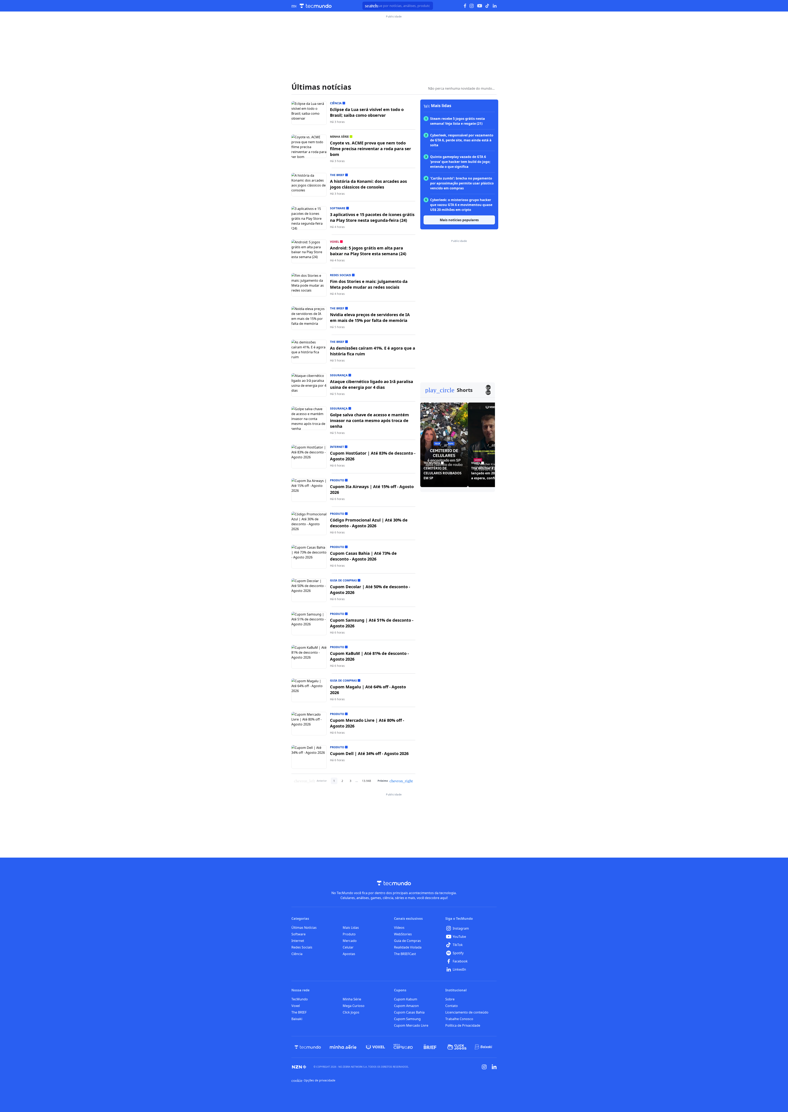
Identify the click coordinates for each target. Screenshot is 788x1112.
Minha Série (352, 999)
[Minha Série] (343, 1047)
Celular (348, 947)
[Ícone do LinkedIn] (495, 6)
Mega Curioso (353, 1005)
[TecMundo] (308, 1047)
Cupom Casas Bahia (409, 1012)
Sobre (450, 999)
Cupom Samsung (407, 1019)
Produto (349, 934)
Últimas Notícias (304, 927)
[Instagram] (484, 1066)
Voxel (295, 1005)
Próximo (395, 781)
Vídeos (399, 927)
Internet (297, 940)
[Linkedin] (494, 1066)
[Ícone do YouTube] (479, 6)
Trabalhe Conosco (459, 1019)
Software (298, 934)
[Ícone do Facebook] (465, 6)
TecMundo (299, 999)
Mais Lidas (351, 927)
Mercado (350, 940)
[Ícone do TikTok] (487, 6)
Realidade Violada (407, 947)
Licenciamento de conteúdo (466, 1012)
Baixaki (296, 1019)
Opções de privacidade (313, 1080)
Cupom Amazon (406, 1005)
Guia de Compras (407, 940)
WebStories (403, 934)
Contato (451, 1005)
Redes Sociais (301, 947)
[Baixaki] (483, 1047)
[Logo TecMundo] (316, 5)
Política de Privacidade (462, 1025)
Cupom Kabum (405, 999)
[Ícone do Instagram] (472, 6)
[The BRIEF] (430, 1047)
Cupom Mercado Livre (411, 1025)
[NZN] (299, 1066)
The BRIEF (299, 1012)
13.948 (366, 781)
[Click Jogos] (456, 1047)
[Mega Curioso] (403, 1047)
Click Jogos (351, 1012)
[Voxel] (375, 1047)
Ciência (296, 954)
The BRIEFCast (405, 954)
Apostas (349, 954)
